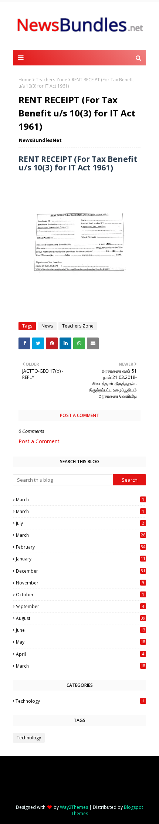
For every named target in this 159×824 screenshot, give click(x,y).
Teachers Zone (51, 80)
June (80, 630)
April (80, 654)
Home (24, 80)
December (80, 571)
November (80, 583)
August (80, 618)
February (80, 547)
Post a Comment (39, 441)
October (80, 594)
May (80, 642)
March (80, 499)
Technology (80, 701)
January (80, 559)
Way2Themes (74, 807)
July (80, 523)
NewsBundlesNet (40, 140)
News (47, 326)
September (80, 606)
